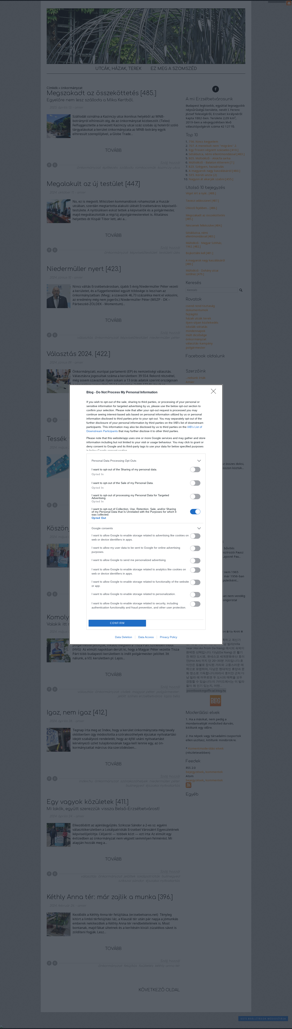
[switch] (195, 469)
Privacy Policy (168, 637)
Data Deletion (123, 637)
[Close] (215, 392)
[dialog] (146, 514)
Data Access (146, 637)
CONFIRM (117, 623)
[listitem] (146, 461)
